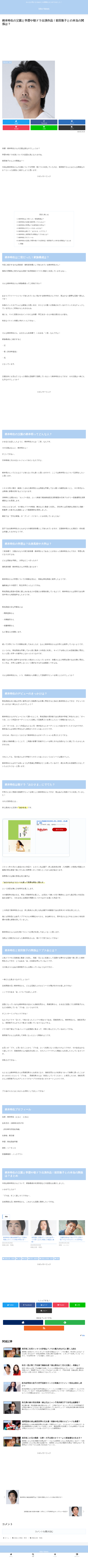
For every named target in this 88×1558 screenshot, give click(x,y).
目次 (41, 214)
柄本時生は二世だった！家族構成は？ (31, 219)
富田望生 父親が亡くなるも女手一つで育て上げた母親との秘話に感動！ (43, 1240)
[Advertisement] (44, 42)
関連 (21, 244)
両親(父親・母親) (9, 1258)
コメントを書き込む (44, 1531)
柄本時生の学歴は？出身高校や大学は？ (32, 225)
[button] (81, 723)
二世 (19, 1258)
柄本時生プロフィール (25, 237)
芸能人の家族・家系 (47, 1258)
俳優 (25, 1258)
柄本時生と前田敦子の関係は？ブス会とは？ (33, 234)
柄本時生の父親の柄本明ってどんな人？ (32, 222)
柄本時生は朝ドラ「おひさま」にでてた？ (32, 231)
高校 (57, 1258)
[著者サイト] (23, 1322)
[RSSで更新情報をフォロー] (44, 1328)
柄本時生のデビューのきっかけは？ (30, 228)
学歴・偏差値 (34, 1258)
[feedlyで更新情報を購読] (65, 1322)
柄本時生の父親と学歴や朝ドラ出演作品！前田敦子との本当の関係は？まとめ (44, 240)
